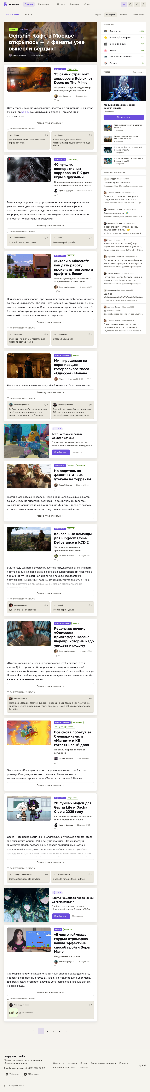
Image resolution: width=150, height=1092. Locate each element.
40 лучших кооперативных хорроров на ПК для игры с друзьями (71, 170)
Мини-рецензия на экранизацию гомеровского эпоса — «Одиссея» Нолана (73, 366)
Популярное (12, 14)
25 (58, 100)
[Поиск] (130, 4)
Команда (72, 1066)
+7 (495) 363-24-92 (35, 1071)
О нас (87, 4)
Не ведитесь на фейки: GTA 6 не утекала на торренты (72, 475)
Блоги (83, 1066)
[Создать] (124, 4)
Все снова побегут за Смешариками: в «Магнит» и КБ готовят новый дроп (72, 738)
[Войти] (143, 4)
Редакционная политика (103, 1066)
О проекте (58, 1066)
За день (98, 14)
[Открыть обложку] (29, 79)
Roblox (25, 112)
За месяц (124, 14)
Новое (28, 14)
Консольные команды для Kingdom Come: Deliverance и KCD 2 (73, 538)
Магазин (74, 4)
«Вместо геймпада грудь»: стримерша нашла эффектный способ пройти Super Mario (72, 943)
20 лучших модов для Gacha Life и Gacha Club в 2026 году (73, 807)
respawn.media (14, 1059)
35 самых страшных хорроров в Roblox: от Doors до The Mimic (73, 78)
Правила (123, 1066)
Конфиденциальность (64, 1070)
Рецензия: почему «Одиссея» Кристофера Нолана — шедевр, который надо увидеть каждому (74, 637)
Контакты (84, 1070)
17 (60, 291)
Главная (29, 4)
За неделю (110, 14)
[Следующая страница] (67, 1031)
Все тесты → (138, 72)
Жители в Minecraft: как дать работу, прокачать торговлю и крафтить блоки (73, 267)
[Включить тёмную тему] (137, 4)
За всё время (138, 14)
